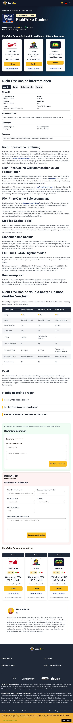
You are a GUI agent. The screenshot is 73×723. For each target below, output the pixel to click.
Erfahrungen (16, 10)
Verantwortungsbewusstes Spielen (60, 711)
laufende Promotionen (45, 187)
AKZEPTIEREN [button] (66, 720)
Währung (40, 499)
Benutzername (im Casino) (46, 490)
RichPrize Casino (27, 309)
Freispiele (52, 179)
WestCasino (59, 309)
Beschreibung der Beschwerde (18, 516)
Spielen (12, 64)
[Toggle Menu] (69, 3)
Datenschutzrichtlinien (9, 711)
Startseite (5, 10)
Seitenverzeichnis (38, 711)
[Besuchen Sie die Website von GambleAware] (28, 678)
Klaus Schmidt (23, 609)
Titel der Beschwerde (14, 490)
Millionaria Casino (44, 309)
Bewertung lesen (12, 69)
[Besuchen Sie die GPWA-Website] (45, 678)
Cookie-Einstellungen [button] (10, 720)
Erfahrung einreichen (57, 464)
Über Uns (24, 711)
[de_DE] (66, 3)
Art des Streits (12, 499)
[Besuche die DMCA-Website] (55, 678)
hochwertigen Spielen (31, 203)
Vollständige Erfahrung (14, 443)
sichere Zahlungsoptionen (21, 158)
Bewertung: (10, 439)
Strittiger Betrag (13, 508)
